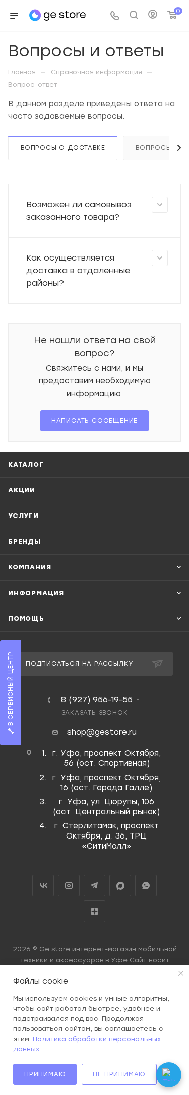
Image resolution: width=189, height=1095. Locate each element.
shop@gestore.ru (102, 732)
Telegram (94, 885)
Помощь (26, 618)
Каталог (26, 464)
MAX (120, 885)
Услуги (23, 516)
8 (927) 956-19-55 (97, 700)
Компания (29, 567)
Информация (36, 593)
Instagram (69, 885)
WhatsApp (146, 885)
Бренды (24, 541)
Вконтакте (43, 885)
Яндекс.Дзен (94, 911)
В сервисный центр (10, 690)
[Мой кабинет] (152, 15)
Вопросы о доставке (63, 147)
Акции (21, 490)
